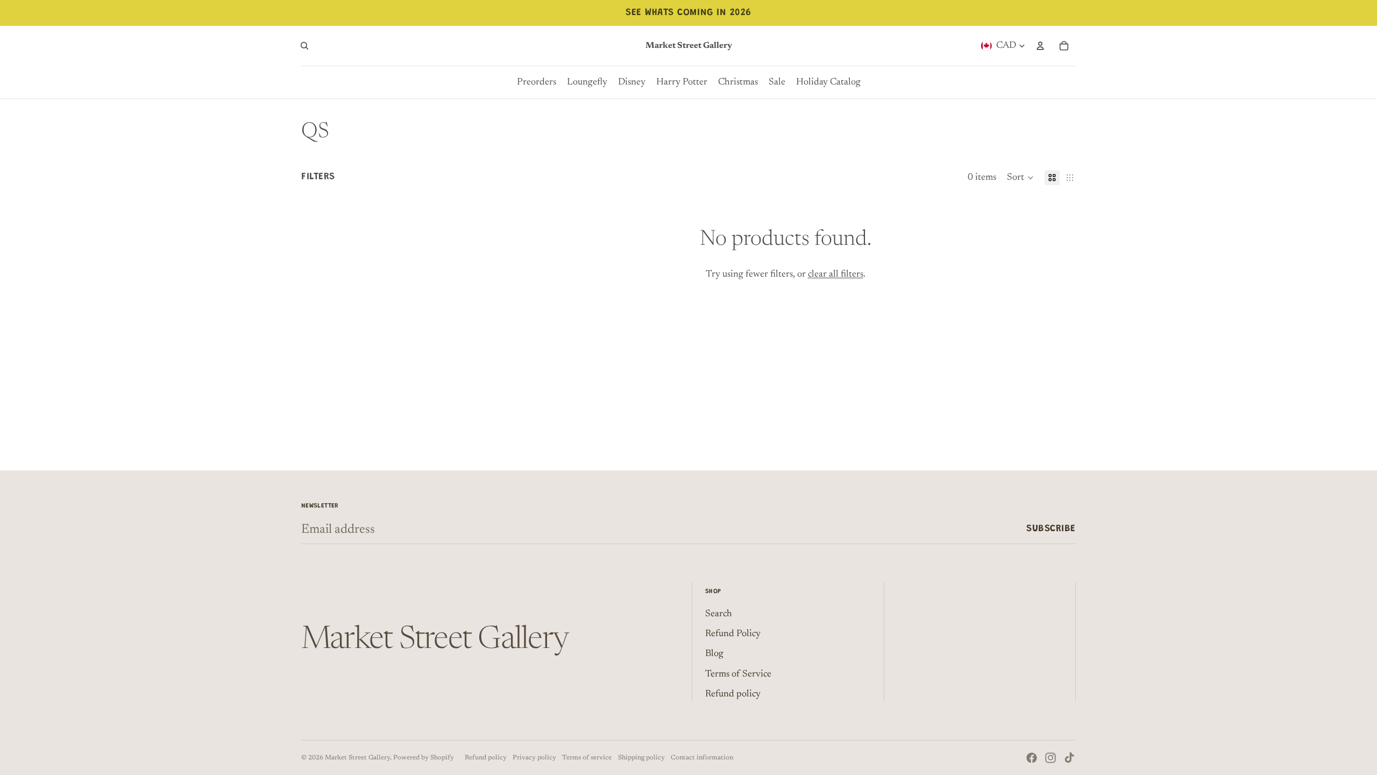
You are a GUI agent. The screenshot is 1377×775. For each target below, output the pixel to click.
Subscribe (1051, 529)
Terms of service (587, 758)
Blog (714, 654)
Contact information (702, 758)
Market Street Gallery (357, 758)
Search (718, 614)
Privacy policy (534, 758)
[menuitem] (536, 82)
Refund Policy (733, 634)
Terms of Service (738, 674)
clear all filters (835, 274)
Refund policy (733, 694)
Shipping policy (641, 758)
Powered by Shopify (423, 758)
